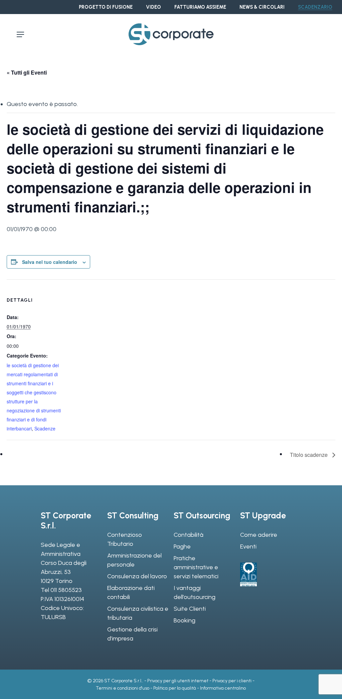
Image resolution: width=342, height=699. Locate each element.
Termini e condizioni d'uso (122, 688)
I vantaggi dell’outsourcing (194, 592)
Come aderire (258, 534)
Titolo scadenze (309, 455)
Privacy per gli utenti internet (177, 681)
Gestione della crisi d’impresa (132, 634)
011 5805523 (66, 590)
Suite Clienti (190, 608)
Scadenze (44, 428)
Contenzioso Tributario (124, 539)
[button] (20, 34)
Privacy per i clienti (231, 681)
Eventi (248, 546)
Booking (184, 620)
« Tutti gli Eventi (27, 72)
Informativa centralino (223, 688)
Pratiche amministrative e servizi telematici (196, 567)
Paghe (182, 546)
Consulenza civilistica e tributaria (137, 613)
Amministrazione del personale (134, 560)
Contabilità (188, 534)
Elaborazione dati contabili (131, 592)
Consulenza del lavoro (137, 576)
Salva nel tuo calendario (49, 262)
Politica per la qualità (174, 688)
